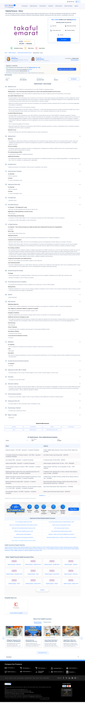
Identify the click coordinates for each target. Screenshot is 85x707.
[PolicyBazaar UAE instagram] (75, 678)
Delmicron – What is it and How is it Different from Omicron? (61, 534)
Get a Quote (64, 39)
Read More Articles (42, 652)
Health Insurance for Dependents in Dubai (61, 524)
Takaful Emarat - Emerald (70, 564)
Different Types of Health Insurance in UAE (23, 531)
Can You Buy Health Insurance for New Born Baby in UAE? (61, 521)
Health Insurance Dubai (10, 547)
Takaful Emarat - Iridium (52, 583)
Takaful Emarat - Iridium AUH (70, 583)
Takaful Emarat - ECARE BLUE (52, 564)
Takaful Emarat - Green (14, 583)
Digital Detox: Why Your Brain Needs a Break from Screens (69, 641)
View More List (42, 495)
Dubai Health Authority (9, 692)
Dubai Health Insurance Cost (24, 547)
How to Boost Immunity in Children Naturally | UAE (51, 641)
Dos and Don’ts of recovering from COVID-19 (23, 537)
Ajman (14, 429)
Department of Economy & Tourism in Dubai (12, 691)
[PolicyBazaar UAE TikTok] (78, 678)
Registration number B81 (19, 693)
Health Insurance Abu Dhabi (21, 548)
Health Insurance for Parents (21, 550)
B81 (28, 70)
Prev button (3, 638)
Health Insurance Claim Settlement (23, 534)
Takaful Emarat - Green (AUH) (33, 583)
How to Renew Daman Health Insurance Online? (61, 531)
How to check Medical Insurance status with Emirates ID (57, 548)
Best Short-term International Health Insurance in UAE (23, 528)
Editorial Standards (74, 59)
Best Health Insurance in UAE (52, 429)
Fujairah (52, 426)
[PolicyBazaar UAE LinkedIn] (69, 678)
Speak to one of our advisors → (66, 69)
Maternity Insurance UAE (35, 550)
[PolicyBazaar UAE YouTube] (72, 678)
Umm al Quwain (71, 426)
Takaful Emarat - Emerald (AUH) (14, 574)
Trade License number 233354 (25, 691)
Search (7, 440)
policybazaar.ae (31, 696)
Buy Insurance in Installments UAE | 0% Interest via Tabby (31, 641)
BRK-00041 (29, 69)
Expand (42, 589)
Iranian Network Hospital (16, 613)
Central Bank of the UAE (15, 689)
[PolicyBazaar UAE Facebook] (63, 678)
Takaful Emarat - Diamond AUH (33, 564)
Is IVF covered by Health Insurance (61, 528)
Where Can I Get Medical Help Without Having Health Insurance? (24, 524)
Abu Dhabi (14, 426)
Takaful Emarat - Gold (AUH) (52, 574)
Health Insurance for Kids (39, 547)
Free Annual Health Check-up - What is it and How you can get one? (61, 537)
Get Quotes (74, 79)
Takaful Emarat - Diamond (14, 564)
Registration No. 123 (34, 67)
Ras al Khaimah (33, 426)
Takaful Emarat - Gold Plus (71, 574)
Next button (81, 638)
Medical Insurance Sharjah (35, 548)
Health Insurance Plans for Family (54, 547)
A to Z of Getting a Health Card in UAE (23, 521)
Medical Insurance (33, 429)
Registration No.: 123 (23, 689)
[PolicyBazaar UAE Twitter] (66, 678)
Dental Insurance (68, 547)
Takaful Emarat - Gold (33, 574)
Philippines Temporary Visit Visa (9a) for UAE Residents (14, 641)
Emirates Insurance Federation (10, 693)
